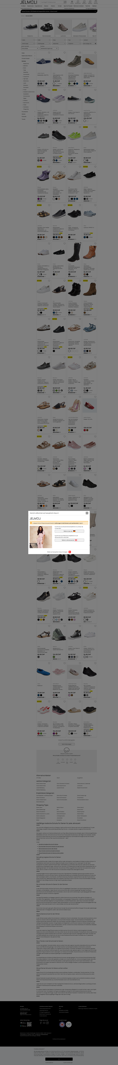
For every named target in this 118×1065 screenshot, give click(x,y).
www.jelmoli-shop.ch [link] (58, 552)
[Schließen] (87, 513)
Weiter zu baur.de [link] (68, 531)
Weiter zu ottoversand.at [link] (68, 540)
